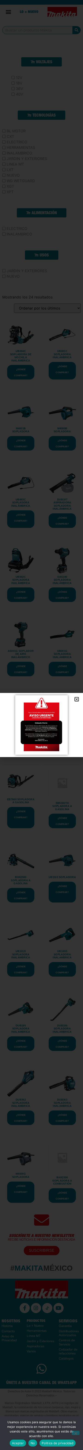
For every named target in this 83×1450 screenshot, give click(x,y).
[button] (76, 699)
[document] (41, 725)
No (33, 1443)
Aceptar (18, 1443)
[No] (76, 1433)
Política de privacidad (57, 1443)
